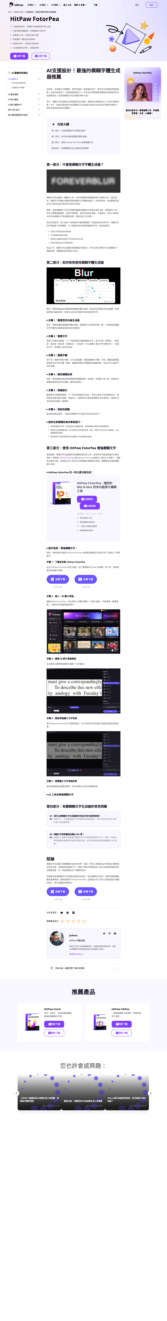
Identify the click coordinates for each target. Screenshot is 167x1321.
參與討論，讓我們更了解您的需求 (70, 968)
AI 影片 (31, 5)
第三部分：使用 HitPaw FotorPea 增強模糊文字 (72, 142)
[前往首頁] (16, 5)
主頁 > (10, 12)
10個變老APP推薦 (18, 87)
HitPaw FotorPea (66, 457)
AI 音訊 (54, 5)
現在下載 (55, 1024)
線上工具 (67, 5)
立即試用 (88, 499)
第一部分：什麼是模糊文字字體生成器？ (69, 130)
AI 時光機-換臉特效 (18, 83)
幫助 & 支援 (79, 5)
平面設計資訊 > (19, 12)
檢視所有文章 (75, 954)
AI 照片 (42, 5)
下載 (95, 5)
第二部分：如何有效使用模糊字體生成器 (69, 136)
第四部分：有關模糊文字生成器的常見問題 (70, 148)
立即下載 (20, 56)
